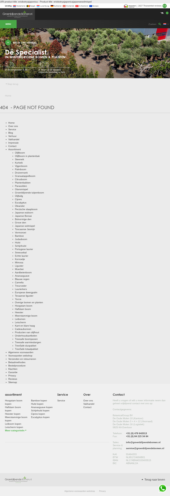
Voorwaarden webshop (20, 355)
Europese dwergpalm (26, 292)
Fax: (115, 436)
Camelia (19, 282)
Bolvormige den (23, 219)
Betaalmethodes (16, 362)
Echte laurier (21, 255)
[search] (160, 24)
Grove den (20, 222)
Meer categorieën (15, 430)
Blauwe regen (22, 279)
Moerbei (19, 269)
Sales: (116, 442)
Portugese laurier (24, 249)
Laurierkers (21, 289)
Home (11, 122)
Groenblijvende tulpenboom (29, 192)
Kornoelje (20, 259)
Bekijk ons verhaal (25, 42)
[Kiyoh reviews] (130, 6)
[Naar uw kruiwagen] (85, 9)
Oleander (20, 206)
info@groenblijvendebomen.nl (143, 442)
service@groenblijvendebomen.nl (145, 448)
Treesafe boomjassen (26, 339)
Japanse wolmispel (25, 226)
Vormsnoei (20, 232)
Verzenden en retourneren (22, 359)
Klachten (12, 369)
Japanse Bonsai (23, 216)
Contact (12, 146)
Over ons (13, 126)
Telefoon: (117, 433)
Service (12, 129)
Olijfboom (20, 152)
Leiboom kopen (13, 423)
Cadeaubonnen (23, 329)
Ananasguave (22, 275)
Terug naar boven (154, 479)
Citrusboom (21, 179)
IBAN (115, 460)
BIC (115, 463)
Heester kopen (12, 414)
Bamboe (19, 236)
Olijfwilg (19, 196)
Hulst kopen (37, 404)
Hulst (17, 242)
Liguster (19, 265)
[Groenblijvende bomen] (18, 479)
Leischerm (20, 322)
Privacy (12, 375)
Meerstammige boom (26, 315)
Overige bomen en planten (29, 302)
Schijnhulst (20, 246)
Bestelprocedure (17, 365)
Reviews (12, 379)
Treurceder (21, 285)
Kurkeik (19, 162)
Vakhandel (13, 139)
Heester (19, 312)
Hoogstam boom (23, 305)
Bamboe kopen (39, 400)
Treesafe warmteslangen (28, 342)
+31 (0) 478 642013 (136, 433)
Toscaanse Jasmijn (25, 229)
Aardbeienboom (23, 272)
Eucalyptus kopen (40, 417)
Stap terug (12, 84)
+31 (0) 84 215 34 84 (137, 436)
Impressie (13, 142)
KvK (115, 454)
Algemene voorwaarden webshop (79, 491)
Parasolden (21, 186)
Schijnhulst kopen (40, 410)
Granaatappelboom (25, 176)
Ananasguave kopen (42, 407)
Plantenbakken (23, 182)
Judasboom (21, 239)
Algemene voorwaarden (20, 352)
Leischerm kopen (14, 427)
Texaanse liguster (24, 295)
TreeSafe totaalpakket (26, 349)
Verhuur (12, 136)
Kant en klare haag (25, 325)
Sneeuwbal (21, 252)
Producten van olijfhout (27, 332)
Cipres (18, 199)
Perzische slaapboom (26, 209)
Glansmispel (21, 189)
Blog (10, 132)
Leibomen (20, 319)
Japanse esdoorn (24, 212)
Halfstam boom (23, 309)
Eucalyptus (20, 202)
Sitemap (12, 382)
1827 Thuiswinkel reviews (152, 6)
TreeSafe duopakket (25, 345)
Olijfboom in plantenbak (27, 156)
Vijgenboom (21, 166)
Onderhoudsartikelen (26, 335)
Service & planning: (118, 447)
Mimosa (19, 262)
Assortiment (14, 149)
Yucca (18, 299)
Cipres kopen (38, 414)
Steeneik (19, 159)
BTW (115, 457)
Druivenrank (21, 172)
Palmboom (20, 169)
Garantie (12, 372)
